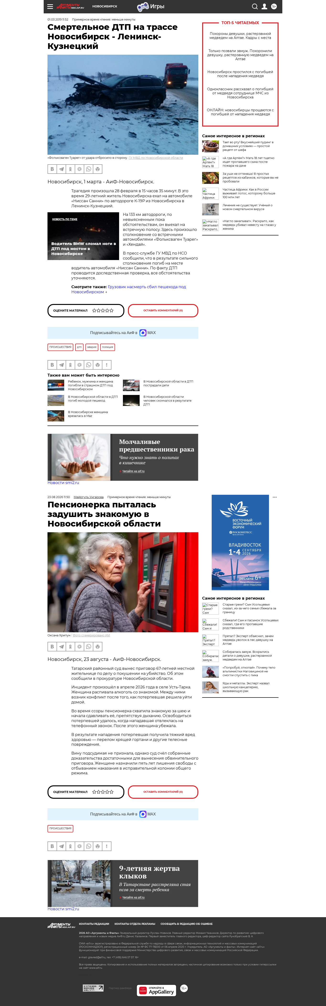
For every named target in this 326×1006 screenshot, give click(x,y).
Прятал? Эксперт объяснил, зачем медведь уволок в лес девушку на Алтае (248, 639)
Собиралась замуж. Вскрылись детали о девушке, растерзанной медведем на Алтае (247, 655)
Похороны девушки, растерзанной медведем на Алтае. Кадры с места (240, 36)
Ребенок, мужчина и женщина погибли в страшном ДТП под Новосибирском (90, 385)
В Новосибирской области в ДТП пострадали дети (168, 383)
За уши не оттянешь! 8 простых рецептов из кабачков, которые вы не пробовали (250, 177)
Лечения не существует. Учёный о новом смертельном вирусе (248, 207)
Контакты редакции (94, 924)
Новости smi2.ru (63, 482)
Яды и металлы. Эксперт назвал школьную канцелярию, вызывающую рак (246, 687)
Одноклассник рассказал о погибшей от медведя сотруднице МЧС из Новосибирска (240, 93)
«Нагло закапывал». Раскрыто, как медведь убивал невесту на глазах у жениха (249, 224)
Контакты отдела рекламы (135, 924)
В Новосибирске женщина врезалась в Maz (88, 414)
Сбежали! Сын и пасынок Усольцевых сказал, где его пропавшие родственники (251, 624)
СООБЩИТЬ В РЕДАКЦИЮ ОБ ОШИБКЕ (187, 924)
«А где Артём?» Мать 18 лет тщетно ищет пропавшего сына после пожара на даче (248, 161)
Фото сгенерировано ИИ (91, 635)
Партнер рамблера (120, 988)
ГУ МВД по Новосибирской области (156, 158)
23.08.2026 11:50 (58, 497)
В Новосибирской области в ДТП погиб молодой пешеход (93, 398)
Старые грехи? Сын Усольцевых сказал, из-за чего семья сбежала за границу (249, 608)
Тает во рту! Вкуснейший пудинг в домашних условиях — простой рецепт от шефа (248, 146)
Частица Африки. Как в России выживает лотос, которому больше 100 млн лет (249, 193)
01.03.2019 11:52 (57, 19)
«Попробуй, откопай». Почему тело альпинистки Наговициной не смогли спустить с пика (249, 671)
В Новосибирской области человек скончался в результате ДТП (167, 400)
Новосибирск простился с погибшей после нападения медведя (240, 74)
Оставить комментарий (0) (163, 310)
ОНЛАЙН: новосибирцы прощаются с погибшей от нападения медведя (240, 112)
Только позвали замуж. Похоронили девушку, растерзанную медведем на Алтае (240, 55)
